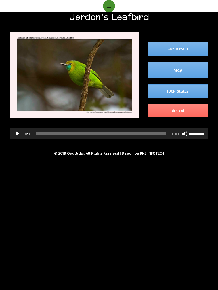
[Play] (17, 134)
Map (177, 70)
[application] (109, 133)
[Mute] (185, 134)
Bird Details (177, 48)
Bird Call (178, 110)
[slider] (197, 133)
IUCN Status (177, 91)
